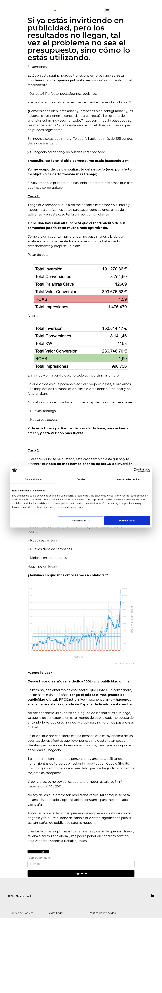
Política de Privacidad (102, 913)
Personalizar (79, 520)
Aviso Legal (56, 913)
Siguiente (81, 873)
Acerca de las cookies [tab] (128, 479)
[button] (107, 10)
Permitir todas (127, 520)
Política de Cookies (21, 913)
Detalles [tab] (81, 479)
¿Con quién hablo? (39, 858)
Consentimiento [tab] (33, 479)
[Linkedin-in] (152, 895)
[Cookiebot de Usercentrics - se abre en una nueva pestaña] (136, 470)
